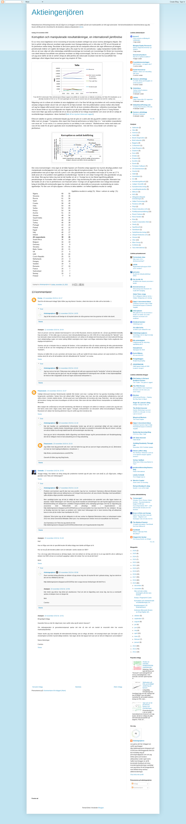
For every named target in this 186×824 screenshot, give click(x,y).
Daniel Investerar (139, 70)
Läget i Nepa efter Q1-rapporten (143, 99)
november (138, 588)
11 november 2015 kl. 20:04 (54, 330)
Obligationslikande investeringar (138, 198)
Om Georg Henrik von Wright (142, 539)
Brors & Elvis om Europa (142, 513)
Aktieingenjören (58, 12)
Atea (133, 130)
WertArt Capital (138, 480)
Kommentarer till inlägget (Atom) (55, 690)
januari (137, 642)
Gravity (134, 171)
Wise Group (136, 242)
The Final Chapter (138, 419)
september (138, 618)
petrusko (136, 272)
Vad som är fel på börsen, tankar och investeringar (147, 705)
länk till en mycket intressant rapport (79, 114)
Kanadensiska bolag (139, 186)
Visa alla (152, 118)
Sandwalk (136, 530)
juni (135, 627)
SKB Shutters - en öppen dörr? (142, 64)
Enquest (135, 158)
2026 (135, 551)
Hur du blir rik (138, 279)
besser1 (136, 36)
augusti (137, 622)
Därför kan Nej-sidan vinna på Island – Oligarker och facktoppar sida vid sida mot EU (142, 517)
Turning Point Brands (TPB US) (142, 107)
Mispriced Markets (139, 417)
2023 (135, 559)
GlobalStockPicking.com (142, 105)
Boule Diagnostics (138, 138)
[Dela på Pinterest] (83, 284)
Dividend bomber (139, 322)
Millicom (135, 192)
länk (81, 27)
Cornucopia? (137, 498)
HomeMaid (136, 176)
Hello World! (136, 439)
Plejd (134, 206)
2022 (135, 562)
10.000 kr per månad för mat (141, 329)
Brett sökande (137, 140)
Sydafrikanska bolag (139, 232)
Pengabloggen (138, 359)
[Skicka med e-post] (73, 284)
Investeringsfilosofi (138, 181)
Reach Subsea (137, 214)
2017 (135, 577)
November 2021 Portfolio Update (143, 447)
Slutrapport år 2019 (139, 350)
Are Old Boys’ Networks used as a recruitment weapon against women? (143, 454)
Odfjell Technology (138, 201)
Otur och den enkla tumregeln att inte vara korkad (142, 593)
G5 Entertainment (138, 169)
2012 (135, 652)
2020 (135, 568)
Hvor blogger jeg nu (139, 477)
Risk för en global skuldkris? (141, 56)
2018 (135, 574)
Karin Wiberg (137, 353)
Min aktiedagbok (139, 340)
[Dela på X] (78, 284)
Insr (133, 179)
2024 (135, 556)
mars (136, 636)
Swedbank (136, 229)
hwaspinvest (137, 348)
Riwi (133, 219)
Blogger (101, 808)
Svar (41, 309)
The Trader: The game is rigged (142, 382)
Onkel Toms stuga (139, 294)
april (136, 633)
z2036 (135, 265)
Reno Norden (137, 217)
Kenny (40, 298)
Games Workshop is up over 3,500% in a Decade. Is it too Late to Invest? (142, 412)
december (138, 585)
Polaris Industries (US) (140, 209)
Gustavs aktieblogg (140, 79)
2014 (135, 646)
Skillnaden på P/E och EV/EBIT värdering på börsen (148, 685)
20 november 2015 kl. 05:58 (68, 572)
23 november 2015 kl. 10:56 (60, 589)
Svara (40, 304)
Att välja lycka (138, 327)
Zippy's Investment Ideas (142, 301)
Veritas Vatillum (138, 460)
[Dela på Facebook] (80, 284)
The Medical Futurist (140, 522)
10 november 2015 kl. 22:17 (52, 298)
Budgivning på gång (139, 361)
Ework (134, 163)
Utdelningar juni (137, 324)
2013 (135, 649)
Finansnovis (42, 391)
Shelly (134, 224)
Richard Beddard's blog (141, 486)
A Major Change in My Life (141, 404)
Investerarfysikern (139, 55)
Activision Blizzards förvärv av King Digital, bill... (143, 611)
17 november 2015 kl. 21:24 (68, 488)
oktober (137, 616)
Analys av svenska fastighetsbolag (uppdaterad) (148, 664)
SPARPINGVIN (138, 364)
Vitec (134, 240)
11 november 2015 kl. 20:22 (68, 368)
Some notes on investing (140, 482)
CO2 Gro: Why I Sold (139, 434)
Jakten (135, 97)
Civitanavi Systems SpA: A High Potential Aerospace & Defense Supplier (142, 305)
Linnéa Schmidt (138, 475)
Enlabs (134, 156)
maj (135, 630)
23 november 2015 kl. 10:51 (54, 616)
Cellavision (136, 145)
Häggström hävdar (140, 537)
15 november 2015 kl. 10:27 (56, 391)
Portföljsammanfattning (140, 211)
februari (137, 639)
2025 (135, 553)
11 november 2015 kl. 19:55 (68, 313)
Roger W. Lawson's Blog (141, 403)
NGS (134, 194)
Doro (134, 153)
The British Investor (140, 408)
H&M (134, 174)
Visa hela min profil (136, 774)
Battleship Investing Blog (142, 432)
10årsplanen (137, 311)
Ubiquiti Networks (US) (140, 235)
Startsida (78, 687)
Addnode (135, 127)
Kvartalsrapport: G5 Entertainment (140, 606)
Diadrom (135, 151)
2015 (135, 583)
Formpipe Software (138, 166)
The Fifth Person (139, 386)
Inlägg (135, 784)
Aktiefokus (137, 88)
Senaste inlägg (37, 687)
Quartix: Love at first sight (141, 488)
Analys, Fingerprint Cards (143, 598)
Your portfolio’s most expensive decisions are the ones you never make (142, 389)
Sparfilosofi (136, 227)
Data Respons (137, 148)
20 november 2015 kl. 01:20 (54, 538)
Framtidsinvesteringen (141, 62)
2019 (135, 571)
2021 (135, 565)
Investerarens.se (139, 287)
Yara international (138, 248)
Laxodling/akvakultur (139, 189)
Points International (139, 471)
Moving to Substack (139, 114)
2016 (135, 580)
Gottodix (41, 471)
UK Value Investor (139, 438)
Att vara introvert (138, 355)
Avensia (135, 133)
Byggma (135, 143)
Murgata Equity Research (142, 46)
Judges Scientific (138, 184)
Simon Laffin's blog (140, 451)
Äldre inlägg (118, 687)
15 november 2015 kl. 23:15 (63, 444)
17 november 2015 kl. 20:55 (54, 471)
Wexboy (136, 395)
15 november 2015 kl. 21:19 (68, 423)
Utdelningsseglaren (140, 333)
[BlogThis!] (75, 284)
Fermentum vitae (139, 257)
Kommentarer (138, 788)
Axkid (134, 135)
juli (135, 624)
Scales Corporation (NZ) (140, 222)
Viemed (135, 237)
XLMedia (135, 245)
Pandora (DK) (137, 204)
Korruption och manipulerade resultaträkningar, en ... (144, 601)
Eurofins (135, 161)
